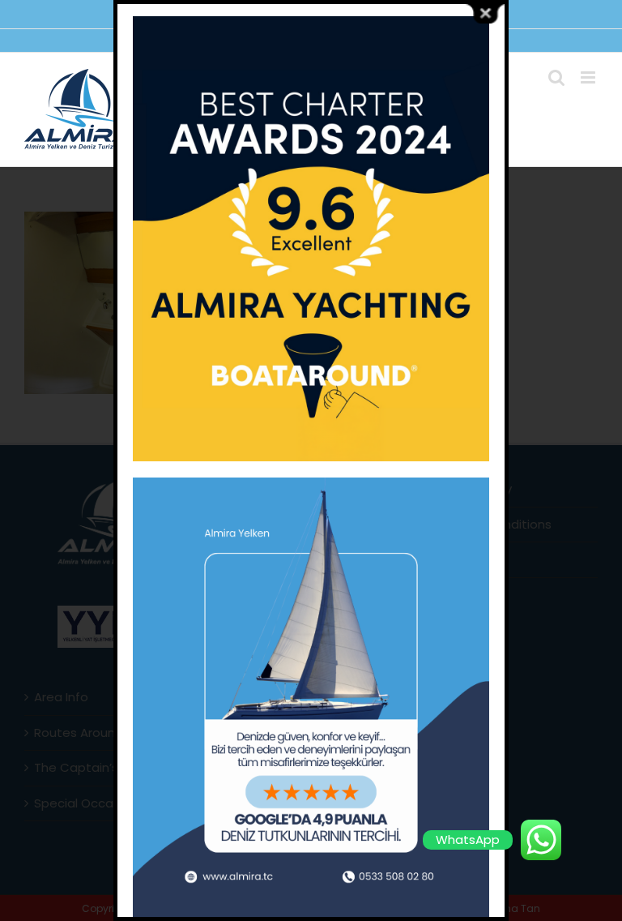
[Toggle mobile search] (556, 77)
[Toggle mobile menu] (589, 77)
